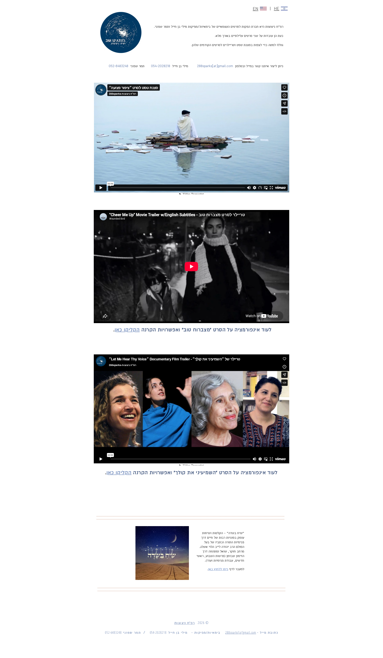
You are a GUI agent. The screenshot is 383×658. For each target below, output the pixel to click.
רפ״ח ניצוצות (184, 623)
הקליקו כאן (127, 330)
